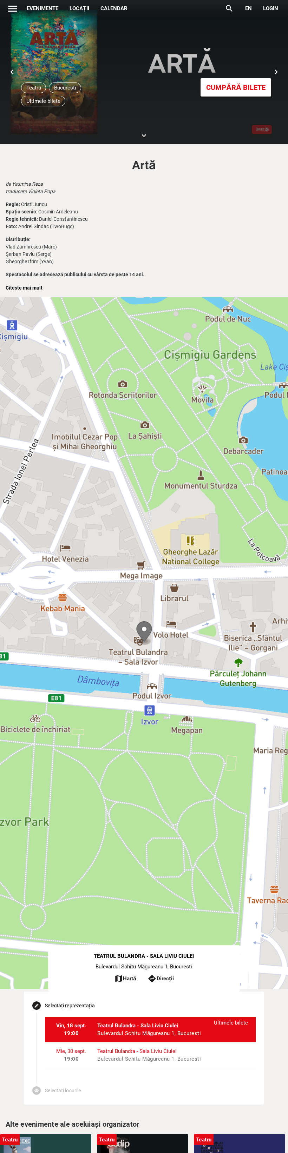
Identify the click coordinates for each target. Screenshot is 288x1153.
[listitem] (150, 1029)
